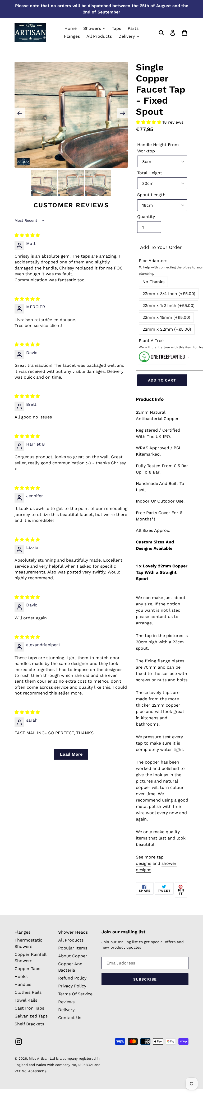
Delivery (66, 1009)
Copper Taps (27, 968)
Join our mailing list (123, 931)
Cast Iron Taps (29, 1008)
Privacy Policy (72, 985)
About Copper (72, 955)
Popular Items (72, 948)
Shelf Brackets (29, 1023)
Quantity (146, 216)
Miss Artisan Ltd (42, 1058)
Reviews (66, 1001)
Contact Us (69, 1017)
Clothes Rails (28, 992)
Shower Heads (73, 932)
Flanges (22, 932)
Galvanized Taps (31, 1016)
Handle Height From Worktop (158, 147)
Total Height (149, 172)
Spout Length (151, 194)
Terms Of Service (75, 993)
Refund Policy (72, 978)
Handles (23, 984)
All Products (71, 940)
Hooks (21, 976)
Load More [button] (71, 754)
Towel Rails (26, 1000)
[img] (27, 235)
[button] (149, 122)
